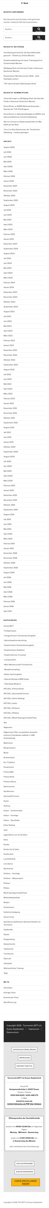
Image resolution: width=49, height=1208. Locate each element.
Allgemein (8, 727)
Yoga (6, 973)
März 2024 (8, 278)
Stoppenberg (9, 939)
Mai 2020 (8, 471)
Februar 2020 (9, 486)
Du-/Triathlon (9, 762)
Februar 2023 (9, 340)
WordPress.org (10, 1002)
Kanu (6, 840)
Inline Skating (9, 825)
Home (6, 801)
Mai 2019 (7, 529)
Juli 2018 (7, 577)
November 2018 (10, 558)
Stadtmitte (8, 930)
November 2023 (10, 297)
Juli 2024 (7, 258)
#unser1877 (9, 626)
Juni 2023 (8, 321)
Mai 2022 (7, 384)
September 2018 (11, 568)
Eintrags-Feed (9, 993)
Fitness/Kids (9, 777)
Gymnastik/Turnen (11, 796)
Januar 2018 (9, 606)
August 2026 (9, 147)
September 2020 (11, 452)
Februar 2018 (9, 601)
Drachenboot (9, 757)
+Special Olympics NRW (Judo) (16, 679)
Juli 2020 (7, 461)
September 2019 (11, 510)
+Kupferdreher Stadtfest (14, 650)
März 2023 (8, 336)
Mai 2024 (8, 268)
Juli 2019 (7, 519)
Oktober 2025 (9, 196)
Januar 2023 (9, 345)
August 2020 (9, 457)
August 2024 (9, 253)
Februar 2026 (9, 176)
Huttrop (7, 806)
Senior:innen (9, 917)
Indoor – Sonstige (11, 815)
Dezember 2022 (10, 350)
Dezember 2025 (10, 186)
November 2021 (10, 413)
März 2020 (8, 481)
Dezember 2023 (10, 292)
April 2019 (8, 534)
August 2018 (9, 572)
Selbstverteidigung (12, 912)
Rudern (7, 902)
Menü (26, 3)
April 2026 (8, 166)
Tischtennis (9, 954)
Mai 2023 (8, 326)
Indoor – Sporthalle (12, 820)
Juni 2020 (8, 466)
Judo (5, 830)
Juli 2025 (7, 210)
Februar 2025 (9, 234)
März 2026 (8, 171)
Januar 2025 (9, 239)
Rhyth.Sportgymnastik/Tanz (15, 893)
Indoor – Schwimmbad (13, 811)
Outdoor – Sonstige (12, 873)
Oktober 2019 (9, 505)
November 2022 (10, 355)
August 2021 (9, 427)
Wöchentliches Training (14, 968)
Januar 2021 (9, 442)
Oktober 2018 (9, 563)
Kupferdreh (8, 854)
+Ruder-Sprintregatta (13, 674)
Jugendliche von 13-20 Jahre (15, 835)
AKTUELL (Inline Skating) (14, 698)
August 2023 (9, 312)
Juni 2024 (8, 263)
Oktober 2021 (9, 418)
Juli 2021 (7, 432)
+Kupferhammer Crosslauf (15, 655)
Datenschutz (13, 1032)
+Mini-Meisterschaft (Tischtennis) (18, 665)
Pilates (6, 888)
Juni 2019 (8, 524)
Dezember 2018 (10, 553)
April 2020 (8, 476)
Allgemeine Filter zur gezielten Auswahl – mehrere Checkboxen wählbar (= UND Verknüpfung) (21, 735)
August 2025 (9, 205)
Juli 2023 (7, 316)
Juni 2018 (8, 582)
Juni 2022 (8, 379)
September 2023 (11, 307)
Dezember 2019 (10, 495)
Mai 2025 (8, 220)
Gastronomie (9, 786)
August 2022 (9, 370)
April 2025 (8, 225)
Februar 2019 (9, 544)
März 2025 (8, 229)
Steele (6, 934)
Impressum (34, 1029)
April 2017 (8, 611)
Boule (6, 753)
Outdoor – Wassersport (13, 878)
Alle (5, 723)
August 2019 (9, 514)
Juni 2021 (7, 437)
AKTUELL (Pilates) (11, 713)
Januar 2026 (9, 181)
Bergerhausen (10, 748)
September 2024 (11, 249)
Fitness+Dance (10, 782)
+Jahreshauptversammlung (15, 640)
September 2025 (11, 200)
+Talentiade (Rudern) (12, 684)
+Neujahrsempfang (12, 669)
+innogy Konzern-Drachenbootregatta (20, 636)
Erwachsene (9, 767)
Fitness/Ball (9, 772)
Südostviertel (9, 944)
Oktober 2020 (9, 447)
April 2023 (8, 331)
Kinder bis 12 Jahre (11, 849)
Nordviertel (8, 869)
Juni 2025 (8, 215)
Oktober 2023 (9, 302)
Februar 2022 (9, 399)
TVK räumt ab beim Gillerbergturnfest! (20, 84)
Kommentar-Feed (11, 997)
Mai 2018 (7, 587)
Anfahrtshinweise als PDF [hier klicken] (24, 1104)
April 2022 (8, 389)
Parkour (7, 883)
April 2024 (8, 273)
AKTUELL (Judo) (10, 703)
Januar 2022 (9, 403)
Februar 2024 (9, 283)
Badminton (8, 743)
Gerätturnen (9, 791)
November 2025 (10, 191)
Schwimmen (9, 907)
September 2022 (11, 365)
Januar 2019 (9, 548)
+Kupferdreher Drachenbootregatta (19, 645)
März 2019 (8, 539)
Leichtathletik (9, 859)
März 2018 (8, 597)
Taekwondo (8, 949)
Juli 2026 (7, 152)
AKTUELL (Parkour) (12, 708)
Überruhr (7, 959)
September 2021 (11, 423)
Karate (6, 844)
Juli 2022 (7, 374)
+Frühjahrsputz (10, 631)
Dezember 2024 (10, 244)
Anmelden (8, 988)
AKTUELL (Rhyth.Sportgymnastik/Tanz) (20, 718)
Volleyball (8, 963)
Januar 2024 (9, 287)
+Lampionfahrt (10, 660)
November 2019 (10, 500)
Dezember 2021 (10, 408)
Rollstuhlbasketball (12, 898)
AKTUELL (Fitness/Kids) (14, 689)
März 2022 (8, 394)
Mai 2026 (8, 162)
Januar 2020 (9, 490)
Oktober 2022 (9, 360)
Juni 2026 (8, 157)
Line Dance (8, 864)
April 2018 (8, 592)
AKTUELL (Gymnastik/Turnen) (16, 694)
